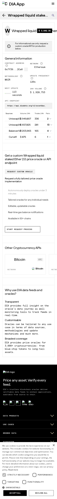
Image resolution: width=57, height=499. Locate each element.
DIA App (16, 4)
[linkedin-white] (24, 403)
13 (48, 124)
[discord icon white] (31, 403)
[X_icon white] (5, 403)
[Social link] (11, 403)
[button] (28, 487)
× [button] (53, 445)
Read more (13, 469)
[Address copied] (26, 69)
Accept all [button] (15, 493)
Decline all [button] (41, 493)
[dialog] (28, 470)
